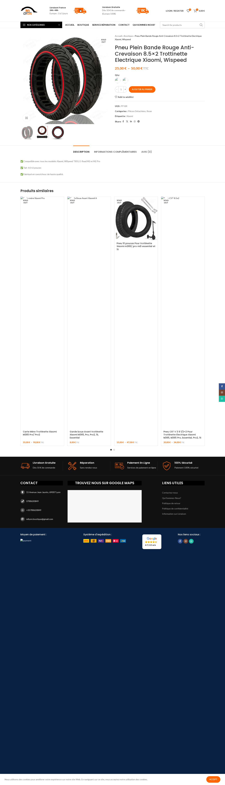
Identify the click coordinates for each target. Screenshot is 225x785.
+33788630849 (33, 510)
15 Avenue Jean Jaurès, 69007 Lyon (43, 492)
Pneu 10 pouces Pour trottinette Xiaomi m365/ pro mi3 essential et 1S (136, 246)
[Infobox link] (86, 11)
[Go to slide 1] (111, 450)
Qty (117, 75)
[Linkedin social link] (131, 121)
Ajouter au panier (142, 89)
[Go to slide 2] (114, 450)
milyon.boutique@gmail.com (39, 519)
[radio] (117, 80)
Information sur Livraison (174, 513)
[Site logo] (28, 10)
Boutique (128, 36)
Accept (213, 779)
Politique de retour (171, 503)
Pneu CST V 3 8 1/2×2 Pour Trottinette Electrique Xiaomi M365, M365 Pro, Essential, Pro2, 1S (182, 434)
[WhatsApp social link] (135, 121)
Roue (149, 111)
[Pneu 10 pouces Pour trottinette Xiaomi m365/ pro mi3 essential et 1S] (136, 218)
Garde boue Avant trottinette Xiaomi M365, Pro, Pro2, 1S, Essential (86, 434)
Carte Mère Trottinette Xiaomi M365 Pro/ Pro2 (40, 433)
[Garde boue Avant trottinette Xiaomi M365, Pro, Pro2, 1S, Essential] (89, 312)
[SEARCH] (201, 24)
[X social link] (127, 121)
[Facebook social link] (123, 121)
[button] (151, 541)
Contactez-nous (170, 492)
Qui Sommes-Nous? (171, 498)
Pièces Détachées (137, 111)
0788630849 (32, 501)
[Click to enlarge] (26, 118)
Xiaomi (130, 116)
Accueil (118, 36)
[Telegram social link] (139, 121)
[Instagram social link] (185, 541)
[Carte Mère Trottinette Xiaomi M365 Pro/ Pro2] (42, 312)
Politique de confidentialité (175, 508)
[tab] (81, 150)
